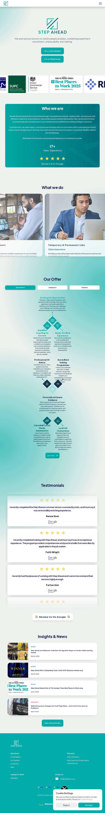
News (12, 767)
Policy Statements (73, 757)
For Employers (15, 760)
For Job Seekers (16, 757)
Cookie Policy (86, 799)
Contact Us (59, 775)
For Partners (15, 764)
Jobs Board (14, 778)
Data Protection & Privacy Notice (78, 760)
